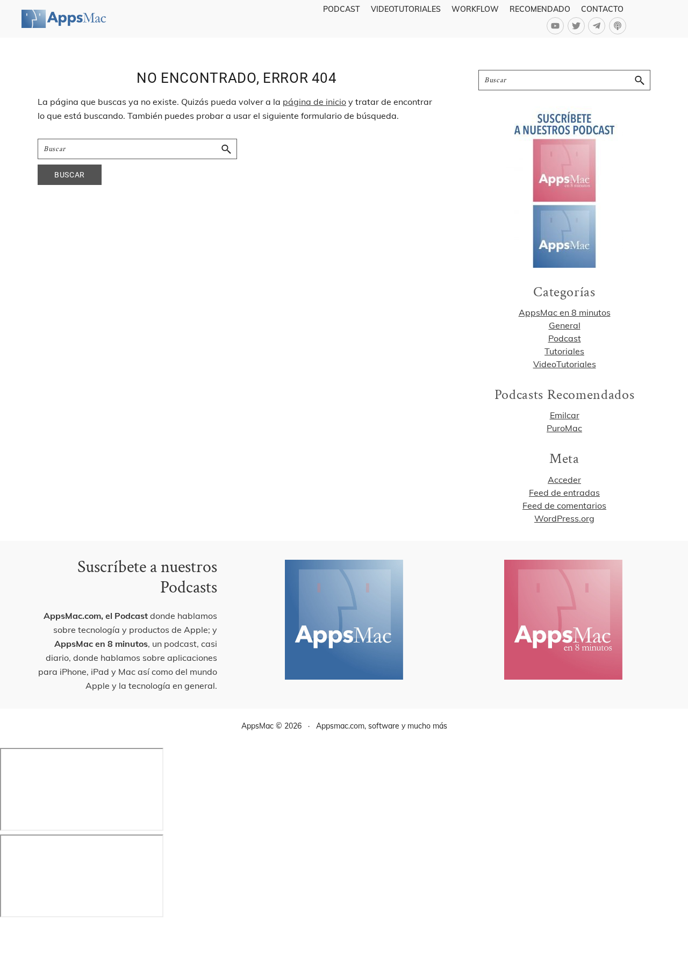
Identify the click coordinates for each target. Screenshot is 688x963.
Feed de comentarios (564, 505)
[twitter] (578, 25)
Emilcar (564, 415)
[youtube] (557, 25)
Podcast (564, 338)
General (564, 325)
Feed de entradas (564, 492)
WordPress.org (564, 518)
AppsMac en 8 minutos (565, 312)
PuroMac (564, 428)
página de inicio (314, 101)
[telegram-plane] (598, 25)
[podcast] (619, 25)
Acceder (564, 479)
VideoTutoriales (564, 364)
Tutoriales (564, 351)
